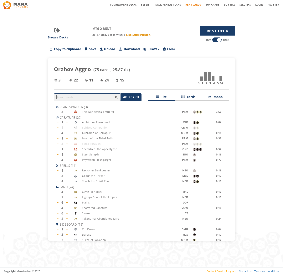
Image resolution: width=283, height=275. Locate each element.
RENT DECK (217, 30)
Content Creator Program (221, 271)
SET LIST (146, 4)
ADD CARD (131, 97)
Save (92, 49)
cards (189, 97)
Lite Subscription (138, 35)
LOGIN (259, 4)
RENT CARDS (193, 4)
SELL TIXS (245, 4)
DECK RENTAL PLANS (168, 4)
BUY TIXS (229, 4)
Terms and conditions (266, 271)
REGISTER (273, 4)
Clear (171, 49)
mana (217, 97)
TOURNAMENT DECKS (123, 4)
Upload (109, 49)
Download (131, 49)
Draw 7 (153, 49)
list (163, 97)
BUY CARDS (212, 4)
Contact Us (245, 271)
